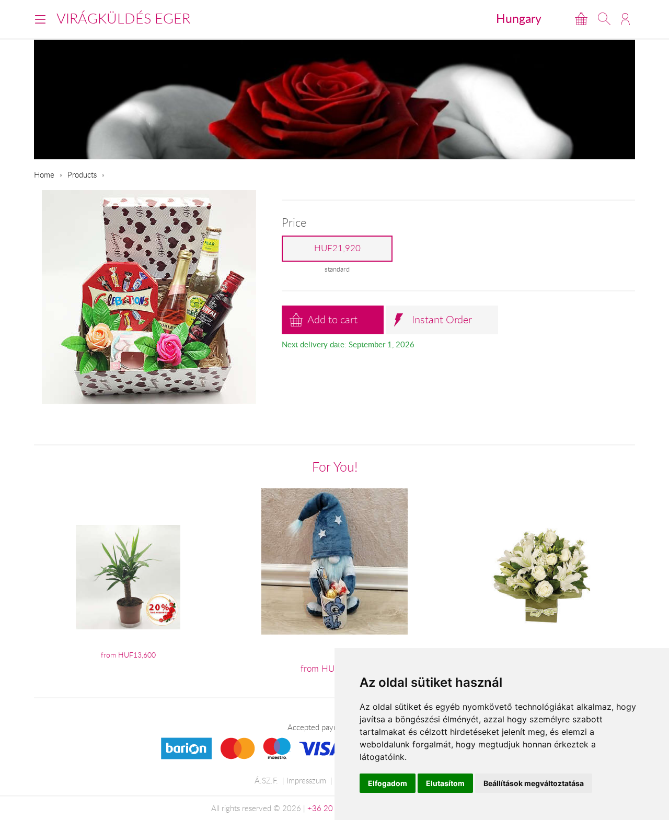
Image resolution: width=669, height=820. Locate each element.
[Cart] (581, 19)
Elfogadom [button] (387, 783)
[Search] (604, 19)
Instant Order (442, 319)
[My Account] (625, 19)
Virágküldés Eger (123, 18)
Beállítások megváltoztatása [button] (533, 783)
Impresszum (306, 780)
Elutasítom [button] (445, 783)
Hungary (518, 18)
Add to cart (332, 319)
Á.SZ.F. (266, 780)
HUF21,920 (337, 248)
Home (44, 174)
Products (82, 174)
